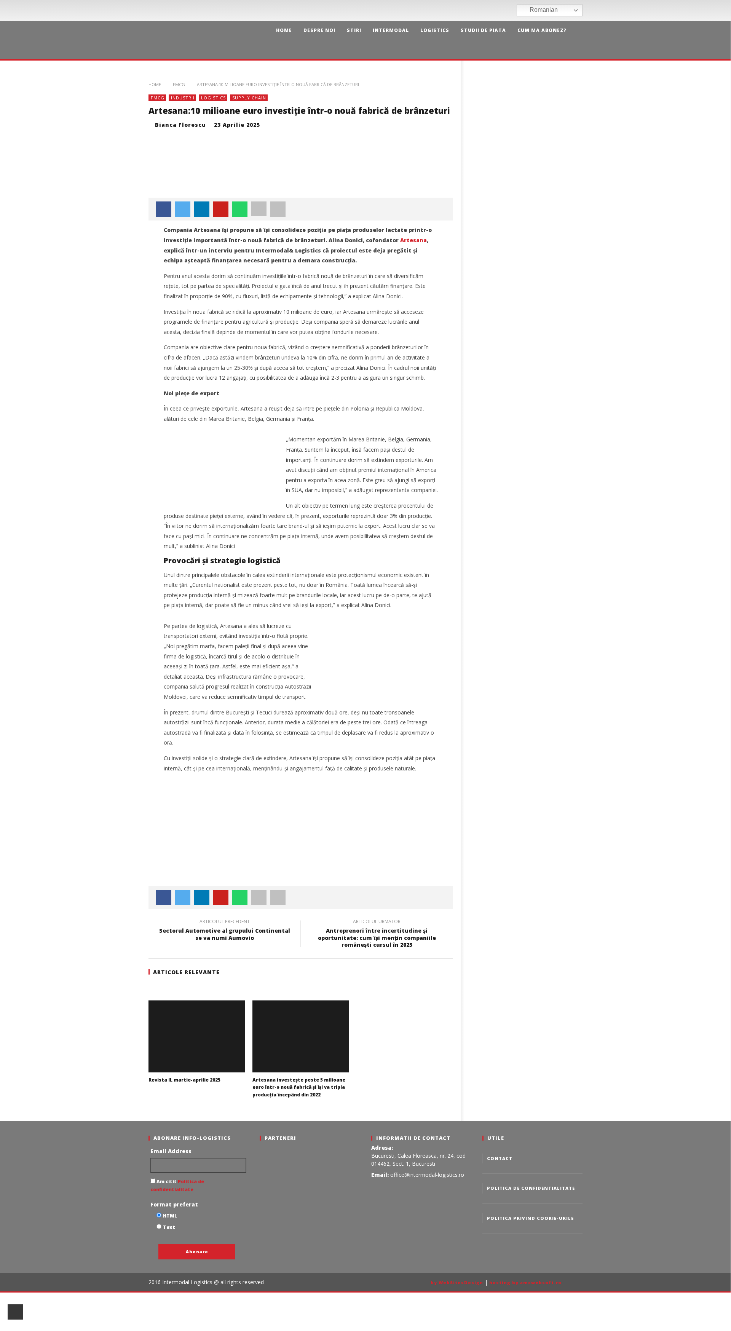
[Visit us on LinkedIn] (510, 10)
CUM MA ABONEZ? (542, 30)
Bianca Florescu (180, 124)
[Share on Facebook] (163, 209)
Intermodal (391, 30)
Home (284, 30)
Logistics (434, 30)
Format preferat (174, 1204)
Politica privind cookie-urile (530, 1218)
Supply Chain (249, 98)
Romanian (543, 9)
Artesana (413, 240)
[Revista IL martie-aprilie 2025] (196, 1036)
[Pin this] (220, 209)
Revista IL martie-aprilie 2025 (184, 1080)
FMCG (179, 84)
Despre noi (319, 30)
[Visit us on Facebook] (487, 10)
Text (169, 1227)
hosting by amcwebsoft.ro (525, 1282)
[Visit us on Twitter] (498, 10)
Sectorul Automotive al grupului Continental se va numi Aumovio (224, 930)
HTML (170, 1216)
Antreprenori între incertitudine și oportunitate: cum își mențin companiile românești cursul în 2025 (377, 934)
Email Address (171, 1151)
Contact (499, 1158)
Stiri (354, 30)
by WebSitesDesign (457, 1282)
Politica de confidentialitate (531, 1188)
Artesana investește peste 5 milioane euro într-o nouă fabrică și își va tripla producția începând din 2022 (298, 1087)
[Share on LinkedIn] (201, 209)
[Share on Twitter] (182, 209)
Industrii (183, 98)
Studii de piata (483, 30)
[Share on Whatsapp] (239, 209)
